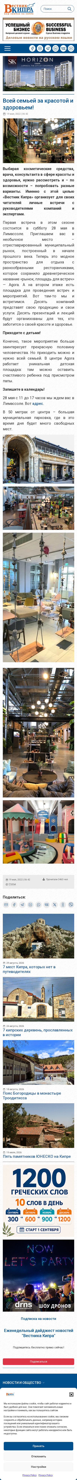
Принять (38, 1446)
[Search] (69, 8)
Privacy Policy (29, 1475)
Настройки (38, 1466)
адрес (37, 403)
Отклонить (38, 1456)
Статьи (12, 884)
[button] (71, 1394)
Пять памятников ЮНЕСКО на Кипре (37, 1156)
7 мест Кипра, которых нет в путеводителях (29, 969)
